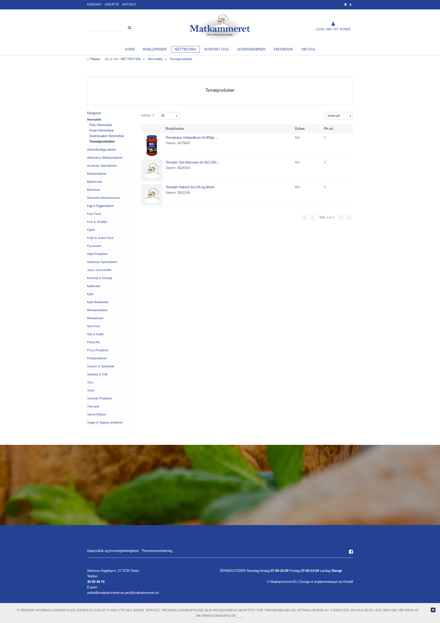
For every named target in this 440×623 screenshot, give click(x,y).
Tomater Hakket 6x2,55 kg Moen (190, 187)
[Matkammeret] (220, 28)
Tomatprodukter (181, 59)
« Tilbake (93, 59)
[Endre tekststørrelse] (350, 4)
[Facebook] (351, 551)
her (240, 615)
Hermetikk (155, 59)
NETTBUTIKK (131, 59)
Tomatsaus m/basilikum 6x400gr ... (192, 137)
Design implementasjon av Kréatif (326, 582)
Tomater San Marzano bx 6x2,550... (192, 162)
